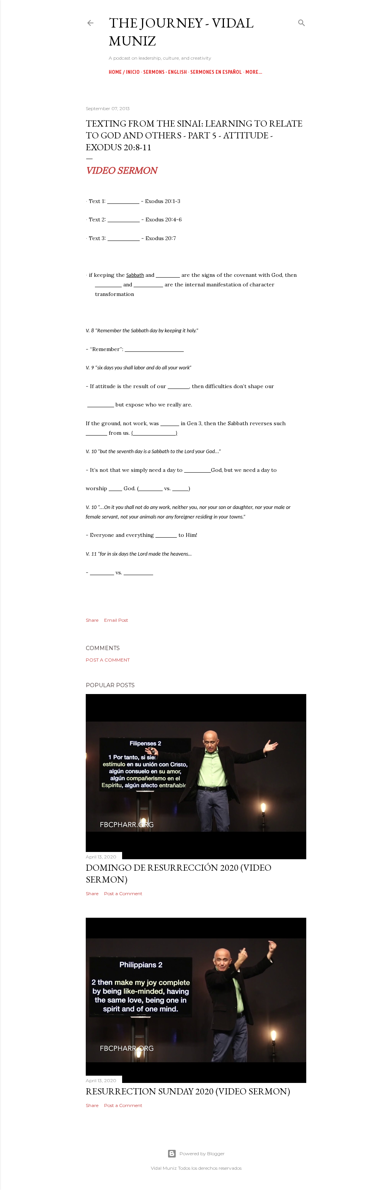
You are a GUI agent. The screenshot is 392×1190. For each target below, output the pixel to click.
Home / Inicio (124, 71)
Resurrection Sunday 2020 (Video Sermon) (188, 1091)
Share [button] (92, 620)
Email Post (116, 620)
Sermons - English (165, 71)
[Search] (301, 21)
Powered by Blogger (202, 1153)
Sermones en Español (216, 71)
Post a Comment (108, 660)
